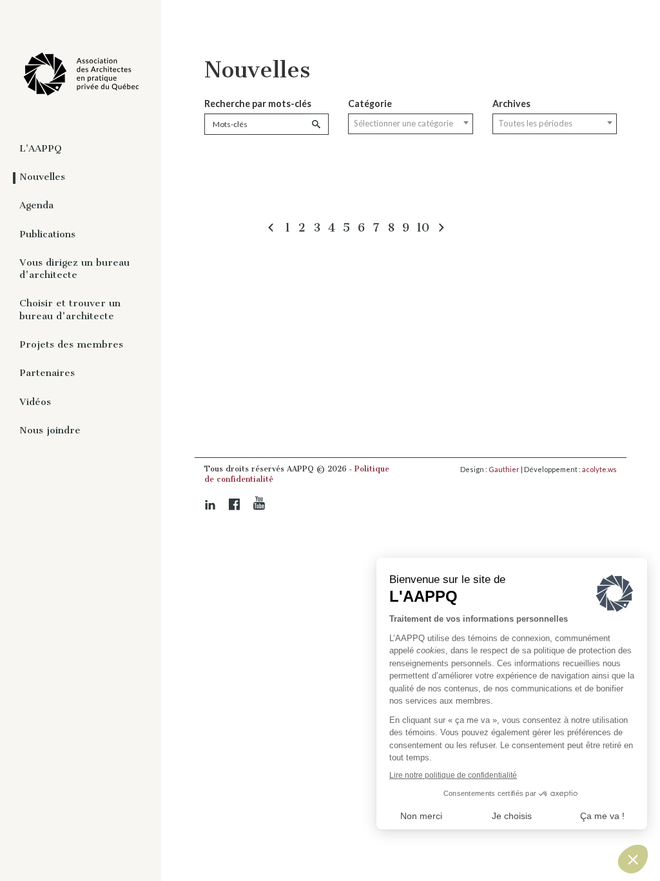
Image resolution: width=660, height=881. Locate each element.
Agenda (36, 205)
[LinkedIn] (210, 504)
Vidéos (35, 402)
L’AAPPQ (40, 148)
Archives (511, 103)
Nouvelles (42, 177)
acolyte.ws (599, 469)
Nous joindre (50, 430)
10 (423, 228)
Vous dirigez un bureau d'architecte (74, 269)
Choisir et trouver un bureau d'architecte (70, 309)
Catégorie (370, 103)
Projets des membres (71, 344)
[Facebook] (234, 504)
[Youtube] (259, 503)
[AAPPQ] (80, 74)
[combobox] (410, 124)
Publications (47, 234)
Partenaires (47, 373)
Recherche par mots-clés (257, 103)
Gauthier (504, 469)
